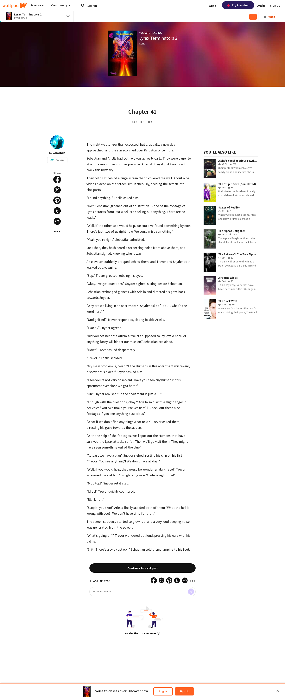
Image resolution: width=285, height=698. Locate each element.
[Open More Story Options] (57, 232)
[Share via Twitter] (57, 190)
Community (59, 5)
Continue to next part (142, 568)
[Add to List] (253, 17)
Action (143, 43)
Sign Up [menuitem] (275, 5)
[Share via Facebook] (57, 179)
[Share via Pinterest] (57, 200)
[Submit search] (83, 5)
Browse (36, 5)
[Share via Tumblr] (57, 211)
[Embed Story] (57, 221)
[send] (191, 592)
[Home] (15, 5)
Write (213, 6)
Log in (163, 691)
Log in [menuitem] (260, 5)
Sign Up (184, 691)
